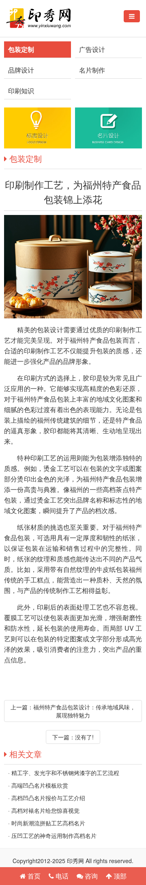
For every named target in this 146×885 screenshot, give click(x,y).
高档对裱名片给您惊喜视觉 (45, 810)
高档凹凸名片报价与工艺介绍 (48, 798)
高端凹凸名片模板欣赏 (39, 785)
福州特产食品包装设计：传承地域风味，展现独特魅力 (84, 711)
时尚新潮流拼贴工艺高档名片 (48, 823)
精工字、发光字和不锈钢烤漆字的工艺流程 (65, 773)
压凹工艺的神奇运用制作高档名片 (54, 835)
